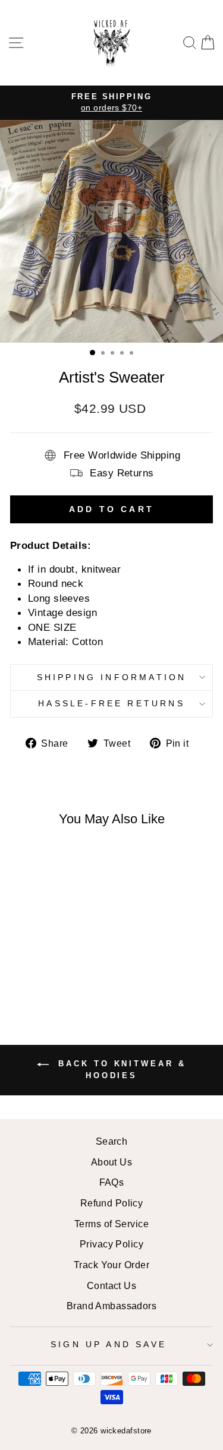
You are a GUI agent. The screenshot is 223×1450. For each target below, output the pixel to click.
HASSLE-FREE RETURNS (111, 703)
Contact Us (111, 1285)
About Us (112, 1162)
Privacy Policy (111, 1244)
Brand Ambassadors (111, 1305)
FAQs (111, 1182)
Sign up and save (109, 1344)
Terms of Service (111, 1223)
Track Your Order (111, 1264)
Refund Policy (111, 1203)
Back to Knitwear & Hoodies (120, 1070)
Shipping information (112, 677)
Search (112, 1141)
